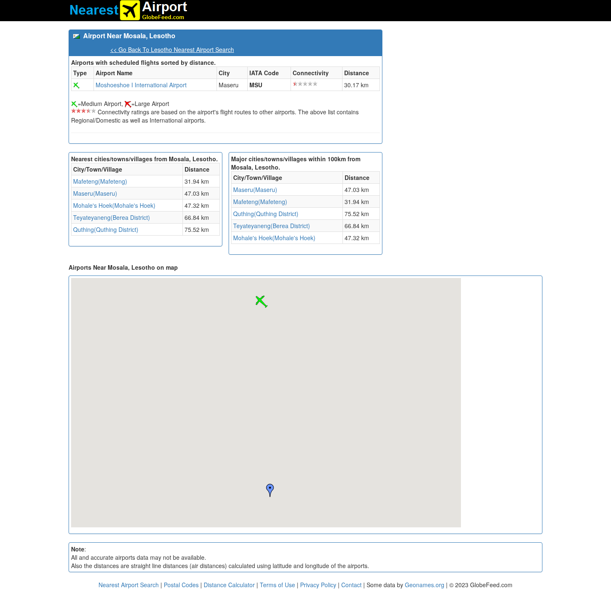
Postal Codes (181, 585)
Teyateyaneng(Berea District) (111, 217)
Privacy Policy (319, 585)
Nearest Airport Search (129, 585)
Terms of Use (278, 585)
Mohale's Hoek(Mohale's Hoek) (114, 205)
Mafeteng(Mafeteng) (100, 181)
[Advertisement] (465, 88)
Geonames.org (424, 585)
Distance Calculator (229, 585)
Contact (351, 585)
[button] (261, 301)
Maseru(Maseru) (95, 193)
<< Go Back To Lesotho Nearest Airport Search (172, 49)
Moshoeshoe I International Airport (141, 85)
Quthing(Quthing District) (105, 229)
